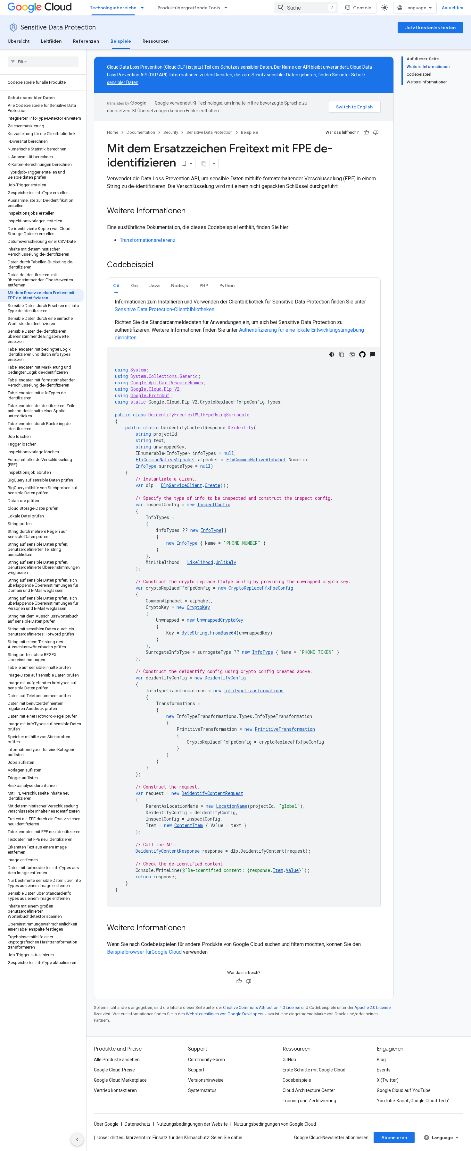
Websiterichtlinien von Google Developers (224, 1013)
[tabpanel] (243, 602)
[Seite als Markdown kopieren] (204, 163)
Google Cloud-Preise (114, 1069)
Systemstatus (202, 1090)
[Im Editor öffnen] (352, 354)
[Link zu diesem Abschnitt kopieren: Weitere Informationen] (192, 211)
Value (292, 870)
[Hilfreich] (366, 132)
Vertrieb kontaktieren (115, 1090)
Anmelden (452, 7)
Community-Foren (206, 1059)
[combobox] (306, 7)
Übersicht (18, 41)
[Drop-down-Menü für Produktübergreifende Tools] (228, 7)
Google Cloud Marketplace (120, 1080)
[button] (116, 285)
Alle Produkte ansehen (117, 1059)
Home (112, 132)
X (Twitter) (388, 1080)
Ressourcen (156, 41)
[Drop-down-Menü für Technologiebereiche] (144, 7)
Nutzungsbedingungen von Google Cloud (275, 1124)
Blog (381, 1059)
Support (196, 1069)
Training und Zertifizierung (309, 1100)
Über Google (106, 1124)
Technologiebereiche (113, 8)
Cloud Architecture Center (309, 1090)
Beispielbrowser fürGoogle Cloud (145, 952)
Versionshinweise (206, 1080)
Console (362, 8)
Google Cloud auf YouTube (404, 1090)
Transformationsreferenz (148, 240)
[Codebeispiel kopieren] (342, 354)
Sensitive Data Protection (58, 27)
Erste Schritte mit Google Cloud (314, 1069)
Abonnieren (394, 1137)
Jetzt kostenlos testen (430, 27)
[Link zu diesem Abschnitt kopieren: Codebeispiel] (159, 265)
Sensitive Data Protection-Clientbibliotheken (164, 309)
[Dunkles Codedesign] (331, 354)
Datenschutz (138, 1124)
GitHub (289, 1059)
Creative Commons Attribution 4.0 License (261, 1007)
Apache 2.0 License (372, 1007)
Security (170, 132)
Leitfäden (51, 41)
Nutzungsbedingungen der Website (192, 1124)
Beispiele (121, 41)
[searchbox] (43, 61)
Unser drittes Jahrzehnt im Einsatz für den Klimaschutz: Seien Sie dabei (169, 1137)
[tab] (116, 285)
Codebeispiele (297, 1080)
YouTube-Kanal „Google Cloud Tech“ (413, 1100)
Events (384, 1069)
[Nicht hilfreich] (376, 132)
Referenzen (86, 41)
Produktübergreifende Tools (189, 8)
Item (278, 870)
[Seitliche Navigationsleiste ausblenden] (77, 1139)
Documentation (141, 132)
